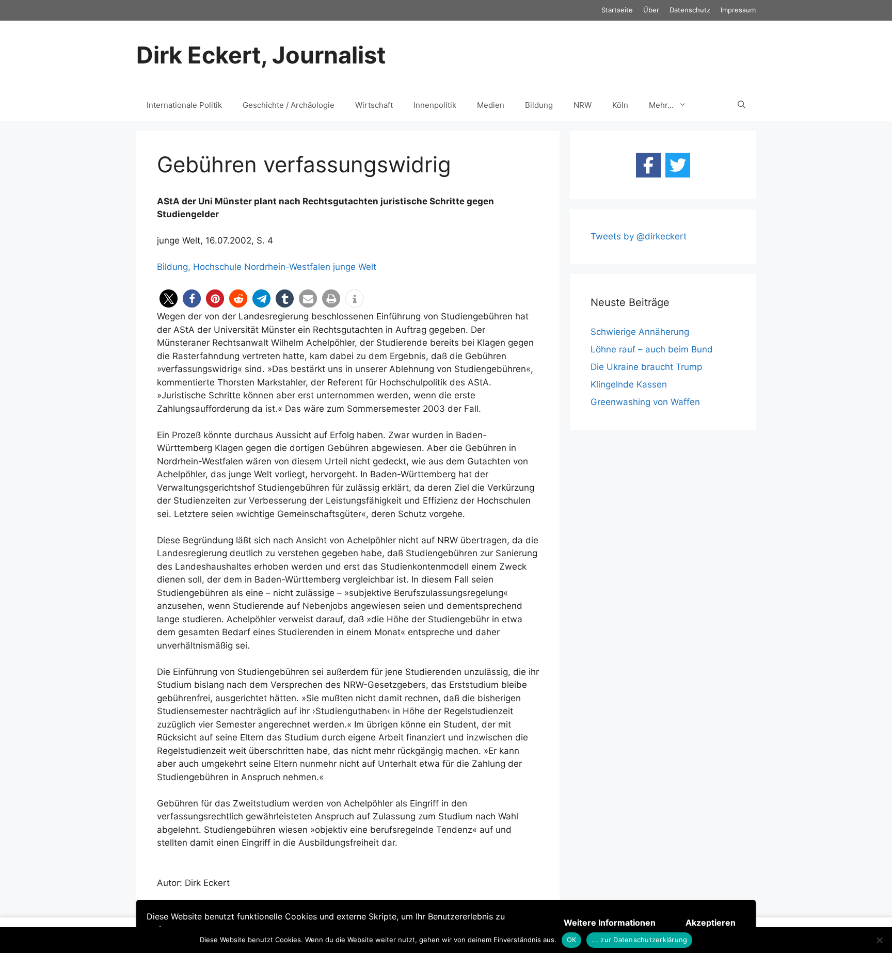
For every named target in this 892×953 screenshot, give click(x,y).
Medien (490, 105)
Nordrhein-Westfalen (287, 267)
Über (651, 10)
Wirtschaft (374, 105)
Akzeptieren (711, 922)
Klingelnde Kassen (629, 384)
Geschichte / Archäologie (288, 105)
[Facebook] (648, 165)
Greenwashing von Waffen (645, 402)
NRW (583, 105)
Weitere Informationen (610, 922)
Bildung (539, 105)
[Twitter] (677, 165)
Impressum (738, 10)
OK (572, 939)
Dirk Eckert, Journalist (261, 55)
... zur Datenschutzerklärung (639, 939)
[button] (169, 298)
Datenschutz (690, 10)
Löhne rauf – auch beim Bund (652, 349)
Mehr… (661, 105)
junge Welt (354, 267)
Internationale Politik (184, 105)
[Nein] (879, 940)
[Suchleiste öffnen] (741, 105)
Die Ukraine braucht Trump (646, 367)
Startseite (617, 10)
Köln (620, 105)
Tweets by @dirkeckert (639, 236)
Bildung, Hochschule (199, 267)
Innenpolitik (434, 105)
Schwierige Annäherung (640, 332)
